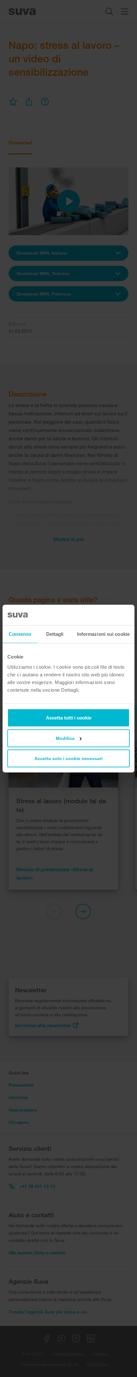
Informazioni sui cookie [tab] (103, 634)
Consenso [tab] (20, 634)
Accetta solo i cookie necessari (68, 758)
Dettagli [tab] (55, 634)
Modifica (65, 738)
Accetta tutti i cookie (68, 717)
